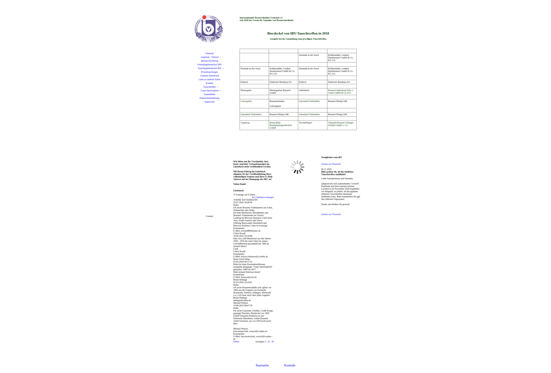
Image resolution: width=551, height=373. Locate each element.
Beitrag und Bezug (209, 61)
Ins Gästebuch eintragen (263, 197)
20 (272, 341)
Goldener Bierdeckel (209, 75)
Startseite (209, 53)
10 (268, 341)
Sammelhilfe (209, 94)
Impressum (210, 102)
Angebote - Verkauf (210, 57)
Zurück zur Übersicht (331, 164)
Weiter (236, 341)
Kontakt (209, 83)
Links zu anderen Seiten (209, 79)
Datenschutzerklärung (209, 98)
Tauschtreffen (209, 87)
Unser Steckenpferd (210, 90)
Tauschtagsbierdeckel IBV (210, 68)
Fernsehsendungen (209, 72)
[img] (209, 29)
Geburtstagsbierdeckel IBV (209, 64)
